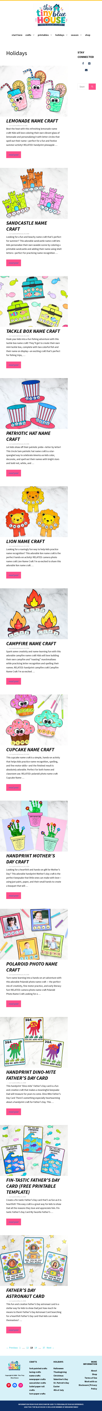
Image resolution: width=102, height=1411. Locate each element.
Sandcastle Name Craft (26, 226)
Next (50, 1347)
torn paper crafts (37, 1393)
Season (74, 34)
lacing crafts (35, 1372)
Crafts (28, 34)
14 (35, 1347)
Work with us (91, 1381)
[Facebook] (83, 63)
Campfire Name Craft (31, 643)
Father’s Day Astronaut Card (25, 1293)
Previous (12, 1347)
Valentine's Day (60, 1379)
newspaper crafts (37, 1379)
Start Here (17, 34)
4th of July (58, 1390)
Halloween (58, 1368)
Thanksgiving (60, 1372)
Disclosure (84, 1385)
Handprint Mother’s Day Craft (30, 859)
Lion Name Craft (25, 541)
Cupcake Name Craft (30, 749)
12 (27, 1347)
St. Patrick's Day (61, 1383)
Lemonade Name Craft (32, 121)
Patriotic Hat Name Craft (28, 436)
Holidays (59, 34)
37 (44, 1347)
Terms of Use (91, 1378)
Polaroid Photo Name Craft (31, 967)
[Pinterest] (89, 63)
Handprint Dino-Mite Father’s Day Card (31, 1075)
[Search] (92, 87)
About (94, 1370)
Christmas (58, 1375)
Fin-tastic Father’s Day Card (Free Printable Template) (33, 1186)
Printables (43, 34)
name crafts (34, 1375)
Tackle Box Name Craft (33, 331)
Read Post (14, 154)
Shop (87, 34)
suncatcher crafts (37, 1383)
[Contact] (86, 70)
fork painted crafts (38, 1368)
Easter (56, 1386)
